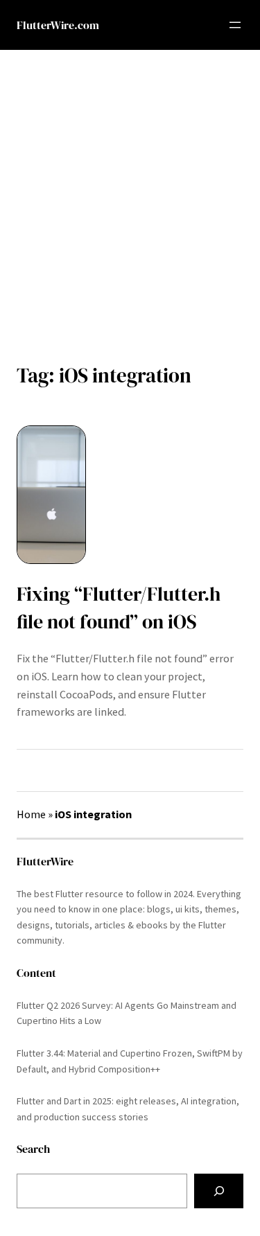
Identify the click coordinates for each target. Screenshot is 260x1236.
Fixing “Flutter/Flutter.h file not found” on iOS (118, 608)
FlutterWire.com (58, 25)
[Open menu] (235, 25)
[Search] (218, 1191)
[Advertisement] (130, 196)
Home (31, 814)
